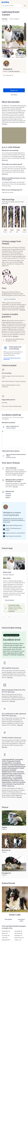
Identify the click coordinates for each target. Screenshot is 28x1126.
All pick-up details (10, 427)
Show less (4, 124)
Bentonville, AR (18, 933)
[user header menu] (24, 5)
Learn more (10, 653)
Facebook (8, 493)
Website (8, 497)
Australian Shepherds (14, 71)
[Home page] (5, 2)
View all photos (20, 55)
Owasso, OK (18, 940)
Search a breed (9, 5)
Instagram (8, 495)
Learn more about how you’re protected (12, 358)
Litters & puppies (14, 19)
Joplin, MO (5, 937)
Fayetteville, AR (6, 931)
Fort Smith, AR (5, 935)
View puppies (8, 919)
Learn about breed (21, 920)
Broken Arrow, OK (19, 937)
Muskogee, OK (18, 935)
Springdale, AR (18, 931)
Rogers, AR (5, 933)
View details (11, 611)
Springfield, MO (6, 940)
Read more (5, 160)
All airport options (11, 457)
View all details (9, 600)
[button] (14, 36)
